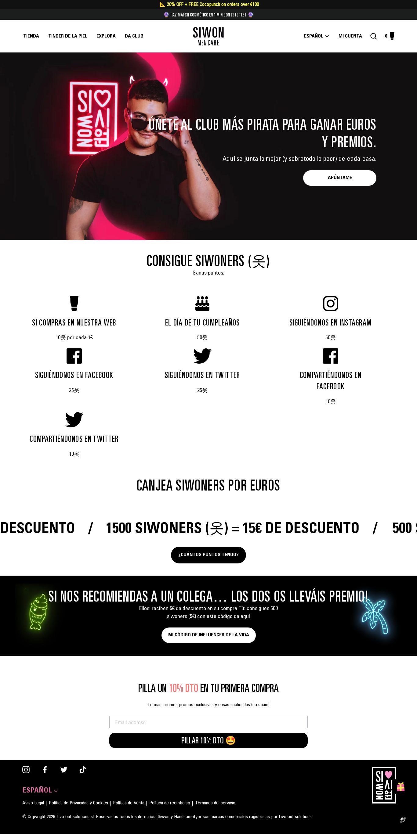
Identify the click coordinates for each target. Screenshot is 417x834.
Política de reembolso (169, 803)
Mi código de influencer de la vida (208, 635)
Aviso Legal (33, 803)
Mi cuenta (352, 36)
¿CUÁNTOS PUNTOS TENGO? (208, 554)
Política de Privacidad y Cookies (78, 803)
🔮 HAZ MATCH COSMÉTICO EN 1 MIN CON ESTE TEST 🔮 (208, 14)
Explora (106, 36)
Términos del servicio (215, 803)
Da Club (134, 36)
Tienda (31, 36)
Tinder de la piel (67, 36)
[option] (208, 146)
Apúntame (340, 177)
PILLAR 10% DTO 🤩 (208, 740)
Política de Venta (128, 803)
